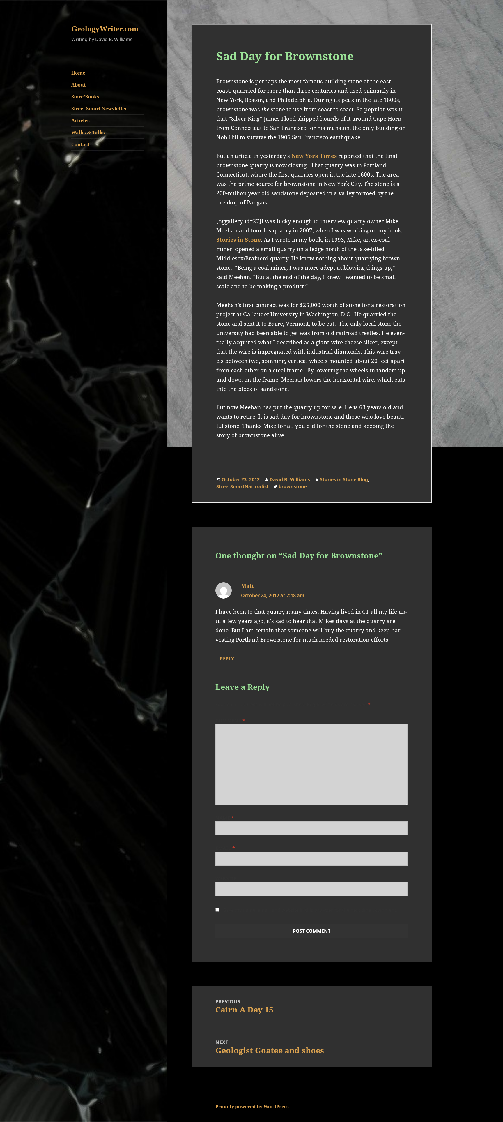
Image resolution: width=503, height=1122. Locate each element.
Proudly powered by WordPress (252, 1106)
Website (225, 878)
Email (225, 848)
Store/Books (85, 96)
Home (78, 73)
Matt (247, 586)
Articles (80, 120)
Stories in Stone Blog (344, 479)
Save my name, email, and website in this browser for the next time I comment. (310, 910)
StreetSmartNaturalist (242, 486)
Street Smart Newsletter (99, 108)
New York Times (314, 156)
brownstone (293, 486)
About (78, 85)
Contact (80, 144)
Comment (230, 720)
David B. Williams (290, 479)
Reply (227, 658)
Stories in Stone (238, 240)
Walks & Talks (88, 132)
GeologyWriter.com (104, 28)
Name (224, 818)
